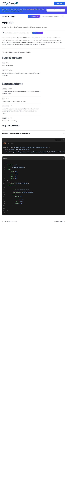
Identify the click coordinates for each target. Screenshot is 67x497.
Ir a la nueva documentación (55, 10)
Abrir (28, 32)
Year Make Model (58, 221)
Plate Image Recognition (10, 221)
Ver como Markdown (20, 32)
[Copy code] (63, 140)
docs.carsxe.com (31, 9)
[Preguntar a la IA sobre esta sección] (27, 58)
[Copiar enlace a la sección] (25, 58)
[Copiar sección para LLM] (24, 58)
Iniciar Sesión (59, 3)
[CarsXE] (9, 3)
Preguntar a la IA (38, 32)
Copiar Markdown (8, 32)
